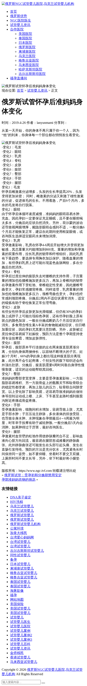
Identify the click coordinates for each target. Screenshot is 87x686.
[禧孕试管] (38, 4)
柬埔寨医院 (27, 51)
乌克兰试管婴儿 (22, 506)
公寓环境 (17, 528)
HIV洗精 (16, 502)
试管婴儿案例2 (21, 635)
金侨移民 (17, 653)
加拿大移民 (18, 533)
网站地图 (17, 599)
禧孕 (13, 595)
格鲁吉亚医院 (29, 60)
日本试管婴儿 (20, 564)
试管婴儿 (17, 617)
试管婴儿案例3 (21, 639)
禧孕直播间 (18, 78)
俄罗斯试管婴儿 (22, 515)
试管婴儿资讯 (20, 25)
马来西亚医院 (29, 65)
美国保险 (17, 604)
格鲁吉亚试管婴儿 (23, 573)
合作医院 (17, 29)
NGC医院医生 (20, 20)
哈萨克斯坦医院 (30, 69)
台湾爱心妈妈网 (22, 537)
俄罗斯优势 (18, 16)
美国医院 (25, 34)
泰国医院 (25, 38)
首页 (13, 11)
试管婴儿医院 (20, 626)
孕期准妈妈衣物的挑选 (18, 479)
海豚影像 (17, 590)
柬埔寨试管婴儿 (22, 568)
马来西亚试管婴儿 (23, 662)
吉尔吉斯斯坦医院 (32, 74)
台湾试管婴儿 (20, 542)
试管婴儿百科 (20, 644)
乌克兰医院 (27, 56)
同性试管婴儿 (20, 555)
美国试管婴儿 (20, 608)
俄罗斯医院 (27, 47)
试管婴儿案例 (20, 630)
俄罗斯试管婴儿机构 (25, 524)
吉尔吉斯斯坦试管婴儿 (27, 550)
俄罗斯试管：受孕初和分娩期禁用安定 (33, 475)
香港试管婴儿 (20, 657)
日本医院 (25, 42)
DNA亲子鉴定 (20, 497)
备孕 (13, 559)
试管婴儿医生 (20, 622)
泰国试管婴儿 (20, 582)
